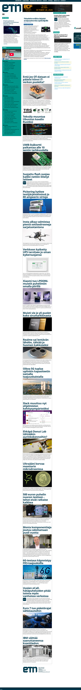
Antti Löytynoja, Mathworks (9, 132)
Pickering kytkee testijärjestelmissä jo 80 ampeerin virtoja (36, 194)
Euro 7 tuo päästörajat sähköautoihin (37, 609)
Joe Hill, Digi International (9, 67)
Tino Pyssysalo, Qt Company (9, 114)
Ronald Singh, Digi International (10, 105)
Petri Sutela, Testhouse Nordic (10, 75)
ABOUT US (57, 0)
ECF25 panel (6, 69)
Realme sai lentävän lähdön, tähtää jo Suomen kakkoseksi (36, 342)
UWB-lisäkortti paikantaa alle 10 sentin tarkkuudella (35, 147)
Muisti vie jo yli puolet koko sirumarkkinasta (37, 314)
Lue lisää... (6, 43)
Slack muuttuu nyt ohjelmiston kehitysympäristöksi (36, 405)
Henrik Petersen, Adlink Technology (11, 78)
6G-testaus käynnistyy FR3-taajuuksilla (37, 562)
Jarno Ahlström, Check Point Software (11, 87)
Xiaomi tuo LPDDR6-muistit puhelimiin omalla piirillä (35, 283)
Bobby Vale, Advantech (8, 119)
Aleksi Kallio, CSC (7, 80)
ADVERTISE (18, 0)
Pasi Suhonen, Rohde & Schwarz (10, 91)
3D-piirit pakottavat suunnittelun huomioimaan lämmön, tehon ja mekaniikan (11, 23)
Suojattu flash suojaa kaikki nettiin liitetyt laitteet (36, 176)
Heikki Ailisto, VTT (7, 127)
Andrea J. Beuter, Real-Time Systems (11, 104)
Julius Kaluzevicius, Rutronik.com (10, 111)
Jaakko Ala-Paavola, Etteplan (9, 62)
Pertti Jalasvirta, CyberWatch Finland (11, 107)
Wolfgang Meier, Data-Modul (9, 116)
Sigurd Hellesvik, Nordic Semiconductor (11, 101)
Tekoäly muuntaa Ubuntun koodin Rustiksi (34, 119)
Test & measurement (28, 24)
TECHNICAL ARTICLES (36, 0)
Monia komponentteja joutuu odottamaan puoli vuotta (37, 529)
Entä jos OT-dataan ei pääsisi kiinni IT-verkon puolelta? (36, 79)
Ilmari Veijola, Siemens (8, 133)
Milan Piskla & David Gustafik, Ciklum (11, 86)
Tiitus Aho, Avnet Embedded (9, 89)
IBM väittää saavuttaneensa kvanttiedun (33, 640)
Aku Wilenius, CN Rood (8, 64)
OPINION (56, 32)
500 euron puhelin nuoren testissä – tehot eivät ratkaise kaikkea (35, 498)
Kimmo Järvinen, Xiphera (9, 100)
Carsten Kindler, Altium (8, 112)
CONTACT (63, 0)
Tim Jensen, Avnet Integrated (9, 130)
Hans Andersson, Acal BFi (9, 90)
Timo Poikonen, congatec (9, 68)
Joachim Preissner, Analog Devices (10, 93)
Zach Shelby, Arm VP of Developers (10, 122)
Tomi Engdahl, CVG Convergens (10, 76)
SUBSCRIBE (26, 0)
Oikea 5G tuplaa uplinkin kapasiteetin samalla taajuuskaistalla (36, 372)
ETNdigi (50, 0)
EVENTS (45, 0)
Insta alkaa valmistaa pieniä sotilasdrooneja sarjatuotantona (37, 224)
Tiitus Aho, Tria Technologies (9, 65)
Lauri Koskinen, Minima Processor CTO (11, 129)
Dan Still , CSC (6, 79)
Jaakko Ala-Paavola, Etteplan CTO (10, 126)
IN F (4, 18)
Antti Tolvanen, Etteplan (8, 82)
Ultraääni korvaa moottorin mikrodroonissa (33, 466)
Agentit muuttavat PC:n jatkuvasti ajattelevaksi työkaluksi (61, 36)
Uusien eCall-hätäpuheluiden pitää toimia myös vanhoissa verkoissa (37, 592)
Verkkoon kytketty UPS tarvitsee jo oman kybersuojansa (37, 252)
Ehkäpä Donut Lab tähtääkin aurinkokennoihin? (35, 434)
